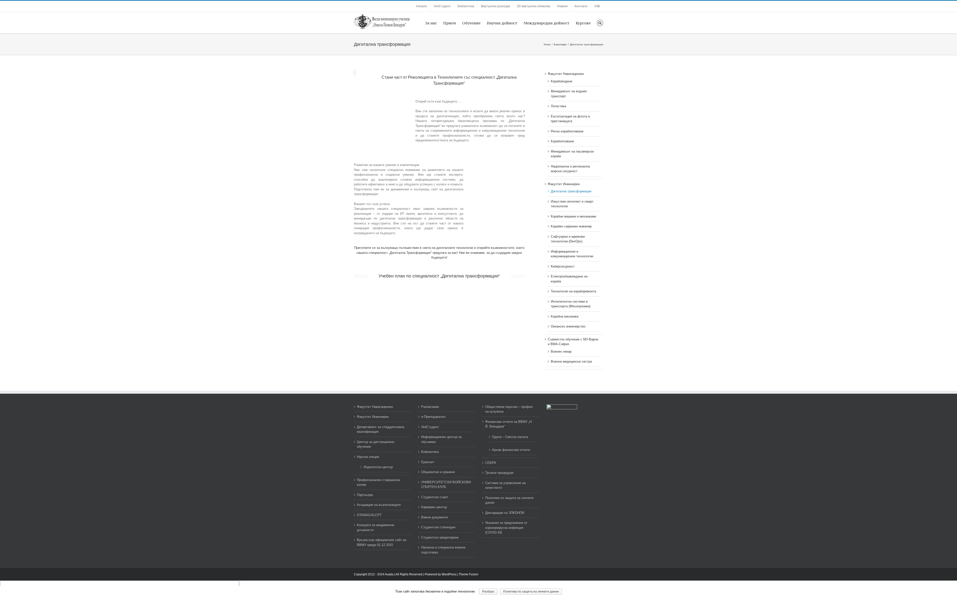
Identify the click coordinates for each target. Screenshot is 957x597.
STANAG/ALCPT (369, 515)
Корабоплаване (562, 141)
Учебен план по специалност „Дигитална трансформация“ (439, 275)
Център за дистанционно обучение (375, 444)
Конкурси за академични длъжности (375, 527)
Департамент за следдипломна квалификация (380, 429)
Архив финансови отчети (511, 450)
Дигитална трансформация (571, 191)
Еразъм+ (428, 462)
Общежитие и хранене (438, 472)
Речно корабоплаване (567, 131)
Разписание (430, 407)
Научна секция (368, 457)
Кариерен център (434, 507)
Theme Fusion (468, 574)
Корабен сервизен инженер (571, 226)
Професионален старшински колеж (378, 482)
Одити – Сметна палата (510, 437)
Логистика (558, 106)
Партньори (365, 495)
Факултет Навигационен (566, 74)
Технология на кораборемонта (573, 291)
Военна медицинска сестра (571, 361)
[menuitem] (421, 6)
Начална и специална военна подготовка (443, 549)
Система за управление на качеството (505, 485)
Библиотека (430, 452)
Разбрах (488, 591)
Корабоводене (561, 81)
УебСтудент (430, 427)
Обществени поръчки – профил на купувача (509, 409)
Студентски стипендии (438, 527)
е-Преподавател (433, 417)
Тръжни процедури (499, 473)
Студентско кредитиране (440, 537)
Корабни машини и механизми (573, 216)
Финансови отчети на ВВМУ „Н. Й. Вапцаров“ (509, 424)
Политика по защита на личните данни (509, 500)
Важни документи (434, 517)
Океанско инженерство (568, 326)
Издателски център (378, 467)
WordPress (449, 574)
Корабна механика (564, 316)
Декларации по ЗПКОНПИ (504, 513)
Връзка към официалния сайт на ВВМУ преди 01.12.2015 (381, 542)
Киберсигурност (563, 266)
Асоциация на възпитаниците (379, 505)
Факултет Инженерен (564, 184)
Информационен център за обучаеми (441, 439)
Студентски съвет (434, 497)
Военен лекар (561, 351)
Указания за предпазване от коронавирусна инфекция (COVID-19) (506, 527)
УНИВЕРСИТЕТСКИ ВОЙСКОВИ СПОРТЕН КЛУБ (446, 484)
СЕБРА (490, 463)
